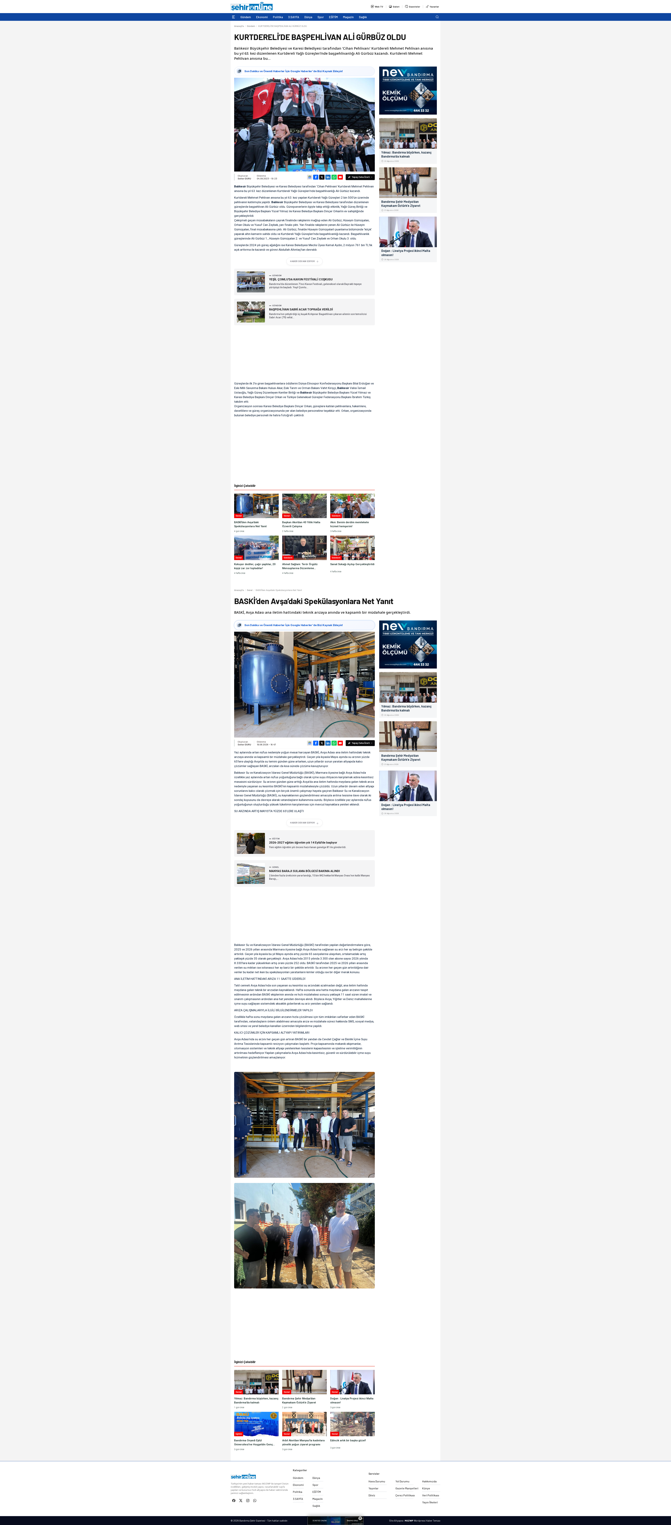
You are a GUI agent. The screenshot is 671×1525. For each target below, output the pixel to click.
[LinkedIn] (328, 177)
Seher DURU (244, 178)
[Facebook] (315, 177)
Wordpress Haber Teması (427, 1520)
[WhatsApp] (334, 177)
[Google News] (309, 177)
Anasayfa (239, 26)
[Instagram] (248, 1500)
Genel (249, 590)
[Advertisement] (304, 353)
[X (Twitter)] (321, 177)
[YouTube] (340, 177)
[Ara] (437, 17)
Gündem (251, 26)
